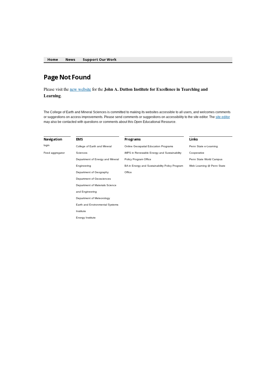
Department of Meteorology (93, 198)
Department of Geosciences (93, 178)
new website (80, 89)
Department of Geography (92, 172)
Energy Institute (86, 217)
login (47, 145)
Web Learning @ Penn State (207, 165)
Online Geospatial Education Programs (149, 146)
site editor (223, 117)
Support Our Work (99, 59)
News (70, 59)
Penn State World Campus (205, 159)
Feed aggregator (54, 152)
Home (52, 59)
